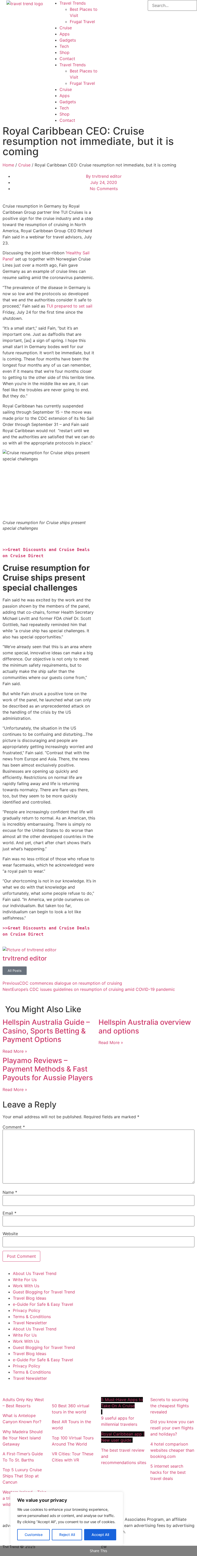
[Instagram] (119, 6)
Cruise (66, 27)
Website (10, 1234)
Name (10, 1192)
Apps (65, 33)
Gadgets (68, 40)
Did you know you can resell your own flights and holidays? (172, 1428)
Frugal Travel (82, 21)
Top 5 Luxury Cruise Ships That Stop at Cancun (22, 1476)
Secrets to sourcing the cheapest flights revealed (169, 1405)
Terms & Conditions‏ (32, 1316)
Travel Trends (73, 3)
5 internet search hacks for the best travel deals (168, 1472)
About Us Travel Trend (34, 1273)
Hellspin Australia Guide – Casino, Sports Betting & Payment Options (46, 1031)
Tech (64, 46)
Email (9, 1213)
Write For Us (25, 1279)
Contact (67, 58)
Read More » (15, 1051)
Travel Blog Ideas (29, 1298)
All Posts (15, 970)
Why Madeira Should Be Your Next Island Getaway (23, 1438)
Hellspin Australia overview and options (144, 1026)
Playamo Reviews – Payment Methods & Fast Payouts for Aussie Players (48, 1069)
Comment (14, 1127)
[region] (66, 1519)
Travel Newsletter (30, 1322)
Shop (65, 52)
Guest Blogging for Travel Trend (44, 1291)
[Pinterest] (104, 20)
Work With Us (26, 1285)
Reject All (67, 1534)
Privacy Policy (26, 1310)
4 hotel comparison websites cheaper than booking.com (172, 1450)
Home (8, 164)
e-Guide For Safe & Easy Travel (43, 1304)
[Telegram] (133, 6)
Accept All (100, 1534)
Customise (34, 1534)
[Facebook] (104, 6)
